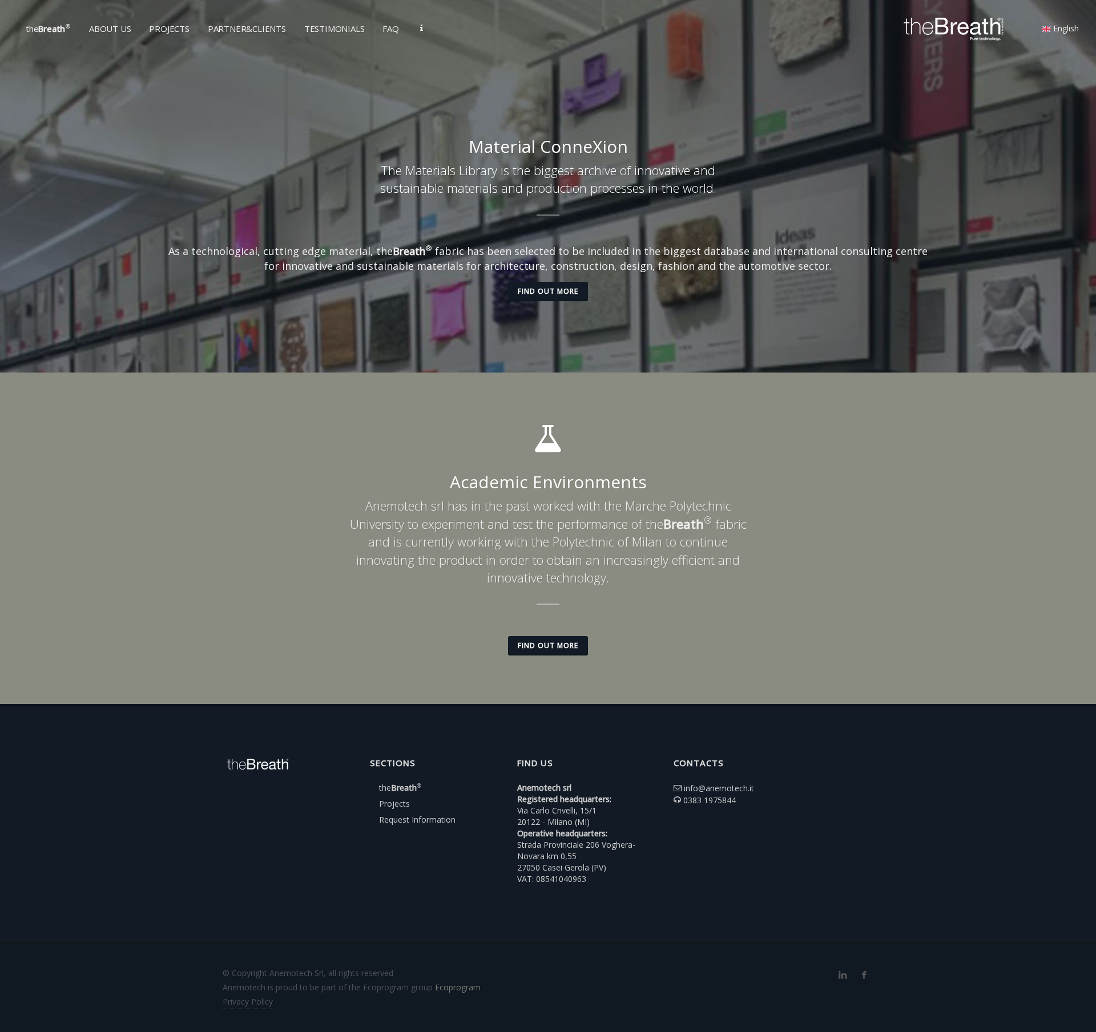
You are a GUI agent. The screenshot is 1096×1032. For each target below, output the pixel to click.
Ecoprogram (458, 987)
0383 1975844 (709, 800)
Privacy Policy (248, 1001)
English (1065, 28)
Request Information (417, 819)
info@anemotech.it (719, 788)
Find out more (548, 291)
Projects (394, 803)
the (400, 787)
